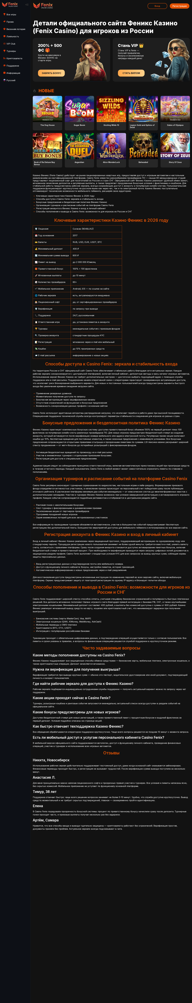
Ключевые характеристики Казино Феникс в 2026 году (65, 196)
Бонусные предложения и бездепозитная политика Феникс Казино (71, 202)
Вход (157, 6)
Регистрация (180, 6)
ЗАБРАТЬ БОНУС (51, 73)
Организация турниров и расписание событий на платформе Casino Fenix (75, 205)
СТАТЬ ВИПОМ (131, 73)
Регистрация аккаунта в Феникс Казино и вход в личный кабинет (71, 208)
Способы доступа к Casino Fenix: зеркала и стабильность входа (69, 199)
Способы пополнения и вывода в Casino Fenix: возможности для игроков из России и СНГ (84, 211)
